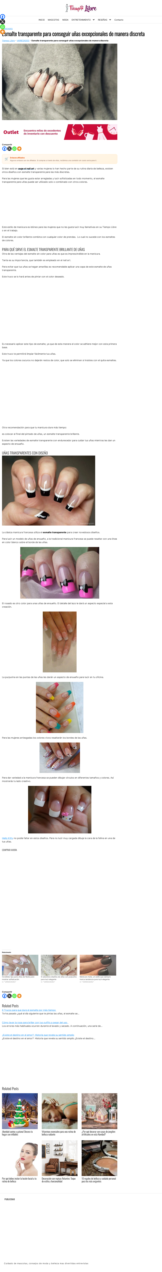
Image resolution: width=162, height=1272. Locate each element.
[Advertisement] (59, 204)
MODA (65, 20)
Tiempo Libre (8, 40)
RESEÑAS (102, 20)
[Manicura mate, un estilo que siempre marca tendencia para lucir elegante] (98, 965)
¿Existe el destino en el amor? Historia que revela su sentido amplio (38, 1035)
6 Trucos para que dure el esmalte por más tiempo (29, 1010)
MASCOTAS (53, 20)
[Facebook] (4, 148)
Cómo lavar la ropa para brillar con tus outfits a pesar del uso (35, 1022)
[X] (9, 148)
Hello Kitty (7, 838)
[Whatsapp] (14, 148)
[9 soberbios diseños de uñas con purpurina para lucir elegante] (59, 965)
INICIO (42, 20)
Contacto (118, 20)
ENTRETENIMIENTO (81, 20)
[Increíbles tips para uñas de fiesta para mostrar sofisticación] (20, 965)
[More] (19, 148)
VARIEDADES (7, 29)
